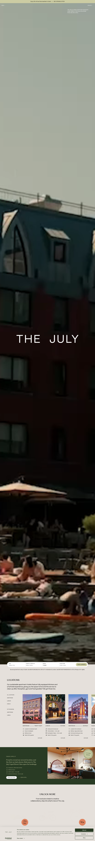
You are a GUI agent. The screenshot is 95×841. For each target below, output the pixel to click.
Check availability (81, 664)
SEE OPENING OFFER (59, 1)
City (10, 663)
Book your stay (11, 777)
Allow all (84, 830)
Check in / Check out (30, 663)
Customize (83, 834)
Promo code (62, 663)
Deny (84, 837)
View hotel (23, 777)
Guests (44, 663)
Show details (20, 838)
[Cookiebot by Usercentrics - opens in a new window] (8, 838)
